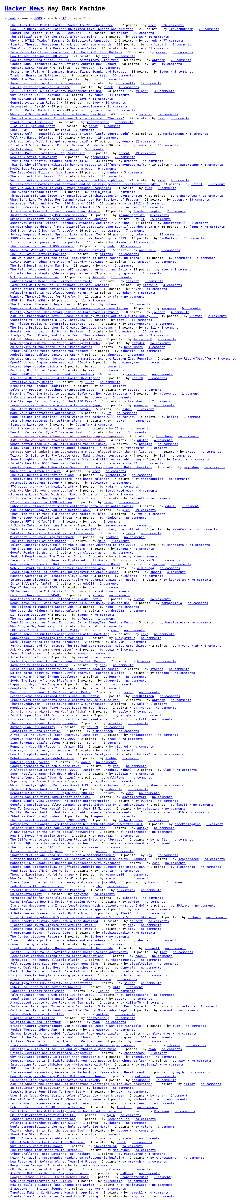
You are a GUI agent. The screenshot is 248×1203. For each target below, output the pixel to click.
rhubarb (194, 917)
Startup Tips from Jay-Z (31, 122)
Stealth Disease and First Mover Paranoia (47, 890)
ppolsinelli (125, 83)
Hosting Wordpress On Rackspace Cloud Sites (49, 576)
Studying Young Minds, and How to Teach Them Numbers (57, 335)
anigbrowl (128, 715)
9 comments (107, 168)
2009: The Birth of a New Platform (41, 680)
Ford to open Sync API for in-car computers (49, 715)
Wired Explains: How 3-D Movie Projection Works (53, 901)
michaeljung (115, 475)
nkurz (136, 289)
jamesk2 (136, 1192)
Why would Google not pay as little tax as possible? (57, 114)
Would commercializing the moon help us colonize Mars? (59, 1126)
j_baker (119, 420)
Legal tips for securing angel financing (46, 998)
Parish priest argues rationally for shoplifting (54, 289)
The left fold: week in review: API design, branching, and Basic (69, 269)
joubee (122, 1130)
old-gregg (145, 568)
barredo (151, 40)
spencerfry (100, 157)
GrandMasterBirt (134, 1177)
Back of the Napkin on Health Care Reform (47, 971)
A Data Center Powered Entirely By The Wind (49, 913)
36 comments (158, 36)
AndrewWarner (126, 331)
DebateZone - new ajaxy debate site (42, 758)
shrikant (92, 847)
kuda (109, 486)
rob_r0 (137, 378)
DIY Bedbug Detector (28, 614)
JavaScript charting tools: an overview (45, 83)
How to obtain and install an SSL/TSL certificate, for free (64, 60)
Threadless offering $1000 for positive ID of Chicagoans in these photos (76, 195)
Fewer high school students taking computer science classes (64, 572)
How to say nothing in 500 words (39, 56)
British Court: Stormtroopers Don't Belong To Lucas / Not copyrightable (75, 1026)
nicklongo (128, 576)
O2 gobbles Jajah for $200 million (41, 502)
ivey (96, 102)
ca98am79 (133, 1002)
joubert (158, 312)
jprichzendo (136, 832)
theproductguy (123, 960)
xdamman (173, 1045)
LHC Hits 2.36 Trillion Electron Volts (44, 630)
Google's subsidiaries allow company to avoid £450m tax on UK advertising (77, 804)
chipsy (122, 33)
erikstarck (126, 890)
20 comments (112, 176)
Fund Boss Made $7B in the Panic (39, 870)
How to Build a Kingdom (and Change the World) (52, 1184)
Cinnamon (116, 1169)
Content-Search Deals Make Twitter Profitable (51, 281)
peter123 (114, 723)
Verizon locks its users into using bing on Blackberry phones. (67, 180)
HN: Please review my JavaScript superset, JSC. (53, 323)
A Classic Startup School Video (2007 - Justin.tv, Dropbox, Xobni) (71, 770)
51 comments (110, 67)
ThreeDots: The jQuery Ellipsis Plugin (44, 960)
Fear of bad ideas (26, 653)
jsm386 (127, 692)
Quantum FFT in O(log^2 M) (33, 521)
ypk (149, 855)
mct (93, 366)
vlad (167, 770)
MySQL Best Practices (29, 168)
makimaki (142, 1076)
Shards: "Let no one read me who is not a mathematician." (62, 855)
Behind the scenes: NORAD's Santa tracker (47, 1107)
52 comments (168, 114)
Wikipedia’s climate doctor (34, 277)
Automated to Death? (28, 106)
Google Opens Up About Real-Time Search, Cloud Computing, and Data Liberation (81, 467)
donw (126, 141)
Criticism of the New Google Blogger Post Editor (54, 498)
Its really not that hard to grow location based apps (58, 719)
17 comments (121, 277)
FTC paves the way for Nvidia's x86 (42, 486)
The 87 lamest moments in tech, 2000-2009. (48, 820)
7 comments (124, 122)
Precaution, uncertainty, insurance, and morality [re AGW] (63, 882)
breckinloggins (188, 824)
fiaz (163, 952)
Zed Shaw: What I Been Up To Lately (42, 230)
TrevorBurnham (181, 29)
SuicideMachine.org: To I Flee (37, 1014)
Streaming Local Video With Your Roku (44, 494)
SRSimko (182, 905)
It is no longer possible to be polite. (45, 242)
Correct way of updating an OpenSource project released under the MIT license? (83, 451)
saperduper (189, 164)
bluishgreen (102, 731)
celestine (151, 808)
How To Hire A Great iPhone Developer (44, 676)
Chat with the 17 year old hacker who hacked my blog (57, 514)
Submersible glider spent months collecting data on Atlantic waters (71, 506)
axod (161, 180)
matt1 (121, 320)
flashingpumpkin (147, 211)
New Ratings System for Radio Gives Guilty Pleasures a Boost (65, 564)
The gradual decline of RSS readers (42, 246)
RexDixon (150, 754)
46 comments (129, 87)
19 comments (171, 64)
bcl (112, 494)
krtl (143, 719)
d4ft (116, 987)
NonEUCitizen (143, 696)
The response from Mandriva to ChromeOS (46, 1150)
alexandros (185, 867)
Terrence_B (142, 339)
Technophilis (118, 1119)
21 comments (117, 106)
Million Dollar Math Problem (35, 110)
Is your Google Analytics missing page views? (51, 975)
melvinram (99, 482)
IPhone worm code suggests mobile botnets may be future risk (65, 700)
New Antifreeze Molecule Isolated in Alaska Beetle (56, 599)
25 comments (153, 331)
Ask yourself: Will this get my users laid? (49, 141)
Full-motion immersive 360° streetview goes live (54, 963)
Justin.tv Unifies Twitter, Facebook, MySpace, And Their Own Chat (70, 223)
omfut (108, 502)
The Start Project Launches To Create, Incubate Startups (61, 327)
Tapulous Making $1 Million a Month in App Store (54, 1192)
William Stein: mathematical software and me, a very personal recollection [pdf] (85, 184)
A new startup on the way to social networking (52, 832)
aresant (130, 161)
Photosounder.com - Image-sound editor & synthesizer (57, 704)
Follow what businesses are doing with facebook (53, 1103)
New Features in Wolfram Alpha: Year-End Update (53, 1161)
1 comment (112, 126)
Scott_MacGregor (119, 490)
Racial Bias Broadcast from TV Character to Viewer (56, 1099)
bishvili (150, 285)
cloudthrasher (95, 552)
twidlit (100, 781)
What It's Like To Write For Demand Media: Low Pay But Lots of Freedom (74, 199)
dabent (124, 153)
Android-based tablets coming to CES (43, 354)
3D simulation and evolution (35, 1088)
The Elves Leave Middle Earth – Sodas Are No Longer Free (61, 25)
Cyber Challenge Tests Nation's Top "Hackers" (51, 1154)
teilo (123, 711)
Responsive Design (26, 1165)
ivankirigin (136, 374)
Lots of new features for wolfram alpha (45, 420)
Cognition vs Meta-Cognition (35, 731)
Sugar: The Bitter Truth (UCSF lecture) (45, 33)
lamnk (130, 533)
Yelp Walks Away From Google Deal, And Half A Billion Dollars (66, 52)
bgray (93, 126)
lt (143, 219)
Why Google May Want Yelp (32, 626)
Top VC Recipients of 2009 (33, 587)
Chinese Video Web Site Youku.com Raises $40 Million (57, 828)
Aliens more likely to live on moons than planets (55, 211)
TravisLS (146, 560)
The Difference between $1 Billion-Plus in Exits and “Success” (67, 118)
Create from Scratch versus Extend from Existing (54, 1196)
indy (111, 246)
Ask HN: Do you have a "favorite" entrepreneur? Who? (57, 440)
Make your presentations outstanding (43, 413)
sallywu (102, 1014)
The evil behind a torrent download (42, 475)
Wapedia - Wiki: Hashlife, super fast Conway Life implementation (69, 308)
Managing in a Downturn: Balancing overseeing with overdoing (65, 863)
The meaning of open (28, 98)
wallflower (116, 777)
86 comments (143, 33)
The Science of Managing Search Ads (42, 607)
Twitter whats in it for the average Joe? (47, 1130)
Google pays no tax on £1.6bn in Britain (46, 331)
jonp (105, 56)
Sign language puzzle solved (35, 742)
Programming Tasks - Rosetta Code (40, 932)
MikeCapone (182, 529)
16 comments (140, 304)
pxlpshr (141, 91)
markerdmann (173, 133)
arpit (190, 451)
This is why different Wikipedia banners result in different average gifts (78, 164)
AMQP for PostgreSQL (28, 300)
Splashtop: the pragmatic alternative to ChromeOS (55, 1080)
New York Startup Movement (33, 157)
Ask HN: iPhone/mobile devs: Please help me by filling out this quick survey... (84, 316)
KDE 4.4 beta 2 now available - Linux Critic (50, 1138)
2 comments (176, 211)
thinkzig (124, 1107)
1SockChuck (129, 913)
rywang (146, 801)
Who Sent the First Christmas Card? (42, 878)
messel (83, 657)
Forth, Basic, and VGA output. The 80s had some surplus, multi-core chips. (78, 645)
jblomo (98, 595)
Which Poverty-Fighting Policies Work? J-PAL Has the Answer (64, 785)
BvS (162, 455)
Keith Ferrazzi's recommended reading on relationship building (67, 1157)
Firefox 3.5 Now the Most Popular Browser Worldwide (57, 145)
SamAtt (178, 459)
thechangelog (152, 479)
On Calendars (21, 149)
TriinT (197, 184)
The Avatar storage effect (33, 192)
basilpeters (175, 622)
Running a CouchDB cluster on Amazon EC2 (46, 746)
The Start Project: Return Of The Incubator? (50, 409)
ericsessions (137, 995)
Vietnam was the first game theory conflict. (50, 797)
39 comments (164, 91)
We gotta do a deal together (35, 1022)
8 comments (182, 44)
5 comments (113, 79)
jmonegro (144, 145)
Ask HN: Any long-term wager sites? (42, 649)
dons (94, 79)
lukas (89, 382)
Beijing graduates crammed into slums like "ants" (55, 696)
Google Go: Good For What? (33, 688)
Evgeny (83, 614)
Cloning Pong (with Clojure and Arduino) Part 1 (53, 925)
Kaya (144, 634)
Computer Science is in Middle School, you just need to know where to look (78, 1060)
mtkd (101, 541)
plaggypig (112, 680)
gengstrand (139, 1196)
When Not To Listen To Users (35, 471)
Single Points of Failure (32, 1018)
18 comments (125, 56)
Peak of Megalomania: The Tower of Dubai (46, 556)
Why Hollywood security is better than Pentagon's (55, 1057)
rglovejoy (168, 393)
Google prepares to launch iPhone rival (45, 766)
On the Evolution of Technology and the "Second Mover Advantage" (69, 1010)
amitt (93, 370)
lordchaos (164, 436)
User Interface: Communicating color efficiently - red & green (67, 1095)
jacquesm (168, 308)
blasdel (72, 149)
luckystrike (125, 638)
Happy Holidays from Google (34, 684)
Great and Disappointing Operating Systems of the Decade (61, 948)
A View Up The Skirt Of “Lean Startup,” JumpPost (54, 735)
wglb (141, 704)
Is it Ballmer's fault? (30, 583)
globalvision (141, 963)
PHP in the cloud (25, 1068)
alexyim (117, 642)
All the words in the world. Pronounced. (46, 428)
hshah (127, 409)
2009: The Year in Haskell (33, 79)
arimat (189, 1084)
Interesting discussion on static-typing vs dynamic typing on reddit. (73, 579)
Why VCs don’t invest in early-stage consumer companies (60, 188)
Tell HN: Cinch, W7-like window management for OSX (56, 91)
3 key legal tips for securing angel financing (52, 448)
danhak (113, 172)
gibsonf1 (129, 898)
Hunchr (114, 676)
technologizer (131, 820)
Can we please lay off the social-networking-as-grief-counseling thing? (75, 258)
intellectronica (97, 979)
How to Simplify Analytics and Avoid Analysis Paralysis (60, 754)
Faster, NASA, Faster (29, 67)
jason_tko (102, 110)
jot (153, 64)
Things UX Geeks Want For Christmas (43, 789)
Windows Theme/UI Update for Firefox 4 (44, 296)
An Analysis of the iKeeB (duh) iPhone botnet (51, 347)
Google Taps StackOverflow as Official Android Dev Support (63, 64)
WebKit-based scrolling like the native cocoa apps (56, 909)
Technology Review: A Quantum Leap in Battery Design (57, 661)
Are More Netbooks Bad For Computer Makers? (49, 1173)
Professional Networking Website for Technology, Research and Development (77, 1072)
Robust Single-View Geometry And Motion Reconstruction (59, 801)
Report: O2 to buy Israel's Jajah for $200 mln (52, 793)
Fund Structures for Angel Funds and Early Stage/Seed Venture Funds (71, 622)
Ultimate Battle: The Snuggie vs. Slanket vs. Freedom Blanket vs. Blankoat (78, 859)
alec (165, 269)
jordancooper (141, 735)
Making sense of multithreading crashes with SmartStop (59, 634)
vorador (87, 67)
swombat (145, 114)
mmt (101, 591)
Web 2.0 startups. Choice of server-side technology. (57, 568)
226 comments (172, 25)
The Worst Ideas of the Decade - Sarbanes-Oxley (53, 48)
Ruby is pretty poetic (30, 762)
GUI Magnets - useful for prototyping (44, 1169)
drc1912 (134, 203)
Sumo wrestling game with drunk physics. (46, 773)
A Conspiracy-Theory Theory (34, 397)
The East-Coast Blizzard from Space (42, 172)
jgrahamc (129, 273)
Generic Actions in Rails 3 (34, 102)
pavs (83, 98)
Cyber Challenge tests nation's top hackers (49, 351)
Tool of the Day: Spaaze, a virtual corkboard (51, 1037)
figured (121, 746)
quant (93, 587)
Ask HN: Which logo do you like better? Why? (50, 510)
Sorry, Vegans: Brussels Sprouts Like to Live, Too (56, 234)
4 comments (126, 110)
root (12, 18)
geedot (133, 389)
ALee (154, 785)
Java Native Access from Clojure (39, 665)
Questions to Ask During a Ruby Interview (47, 320)
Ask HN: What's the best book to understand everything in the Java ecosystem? (81, 1084)
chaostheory (134, 1053)
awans (86, 762)
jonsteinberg (98, 1018)
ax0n (182, 1060)
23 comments (153, 207)
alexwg (139, 599)
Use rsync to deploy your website (40, 87)
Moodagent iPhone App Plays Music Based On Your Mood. (58, 707)
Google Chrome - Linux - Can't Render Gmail (49, 1177)
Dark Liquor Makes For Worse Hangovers (44, 642)
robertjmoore (98, 122)
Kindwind (112, 517)
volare (146, 1126)
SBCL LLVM (18, 130)
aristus (106, 254)
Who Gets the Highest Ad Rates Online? (44, 610)
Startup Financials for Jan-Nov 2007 (43, 739)
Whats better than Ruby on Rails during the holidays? (58, 444)
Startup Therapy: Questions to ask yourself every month (60, 44)
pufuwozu (85, 618)
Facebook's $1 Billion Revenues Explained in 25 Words (58, 560)
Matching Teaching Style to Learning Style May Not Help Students (69, 393)
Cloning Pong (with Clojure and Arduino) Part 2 (53, 929)
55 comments (158, 48)
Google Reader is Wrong (30, 552)
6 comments (156, 203)
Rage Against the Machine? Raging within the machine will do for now (72, 417)
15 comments (168, 145)
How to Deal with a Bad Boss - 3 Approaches (49, 967)
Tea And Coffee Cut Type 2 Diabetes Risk (46, 432)
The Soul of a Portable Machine (38, 254)
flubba (111, 758)
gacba (93, 688)
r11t (83, 300)
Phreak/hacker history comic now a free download (54, 921)
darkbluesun (138, 1103)
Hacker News (24, 8)
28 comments (181, 60)
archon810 (175, 812)
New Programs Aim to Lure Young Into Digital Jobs (55, 343)
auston (142, 440)
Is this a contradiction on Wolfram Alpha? (48, 711)
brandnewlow (186, 195)
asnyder (138, 343)
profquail (149, 1064)
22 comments (125, 157)
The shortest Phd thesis (31, 176)
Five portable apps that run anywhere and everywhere (57, 940)
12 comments (151, 83)
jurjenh (100, 851)
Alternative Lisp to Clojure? (36, 851)
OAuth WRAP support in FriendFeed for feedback (52, 374)
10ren (119, 428)
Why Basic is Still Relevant (35, 95)
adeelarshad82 (125, 463)
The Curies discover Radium (34, 936)
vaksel (161, 52)
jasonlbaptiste (132, 215)
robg (141, 335)
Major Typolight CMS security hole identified (51, 983)
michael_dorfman (147, 1099)
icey (152, 25)
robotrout (99, 684)
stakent (156, 669)
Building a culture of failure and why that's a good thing (63, 1049)
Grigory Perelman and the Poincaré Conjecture (51, 1053)
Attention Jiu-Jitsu (28, 657)
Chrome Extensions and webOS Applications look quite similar (65, 1033)
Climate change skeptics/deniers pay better (49, 273)
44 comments (119, 95)
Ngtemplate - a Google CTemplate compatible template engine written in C (76, 824)
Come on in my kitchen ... (33, 944)
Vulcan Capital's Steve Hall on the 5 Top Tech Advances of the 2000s (72, 545)
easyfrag (81, 894)
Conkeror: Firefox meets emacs (37, 991)
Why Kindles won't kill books (36, 1146)
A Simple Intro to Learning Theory (41, 525)
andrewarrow (99, 1029)
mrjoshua (191, 467)
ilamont (132, 281)
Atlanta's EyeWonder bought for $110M (44, 1123)
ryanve (144, 707)
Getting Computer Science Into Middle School (50, 207)
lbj (99, 886)
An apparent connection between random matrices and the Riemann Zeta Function (81, 358)
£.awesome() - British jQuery (36, 1188)
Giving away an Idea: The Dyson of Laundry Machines (57, 261)
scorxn (137, 36)
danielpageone (84, 1068)
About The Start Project (31, 1134)
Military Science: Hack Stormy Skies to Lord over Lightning (64, 312)
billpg (172, 417)
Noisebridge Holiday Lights (34, 366)
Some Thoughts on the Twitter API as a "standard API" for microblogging (75, 459)
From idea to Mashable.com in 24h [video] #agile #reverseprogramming (72, 1045)
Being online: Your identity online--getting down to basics (64, 669)
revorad (130, 207)
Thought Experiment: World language (42, 874)
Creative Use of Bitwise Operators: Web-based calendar (59, 479)
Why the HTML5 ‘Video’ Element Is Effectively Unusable (59, 40)
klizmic (196, 316)
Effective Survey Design (31, 382)
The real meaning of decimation (38, 541)
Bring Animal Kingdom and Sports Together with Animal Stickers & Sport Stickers (83, 917)
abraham (158, 60)
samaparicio (171, 603)
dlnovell (127, 967)
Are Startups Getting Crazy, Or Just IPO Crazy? (54, 401)
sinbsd (129, 983)
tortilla (187, 1006)
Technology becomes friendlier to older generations (57, 956)
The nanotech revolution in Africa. (42, 517)
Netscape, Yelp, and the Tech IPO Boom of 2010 (52, 203)
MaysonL (154, 882)
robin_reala (101, 192)
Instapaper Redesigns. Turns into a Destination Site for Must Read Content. (79, 1006)
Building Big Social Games (33, 370)
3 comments (184, 71)
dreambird (183, 258)
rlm (116, 296)
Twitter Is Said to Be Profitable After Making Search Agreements (69, 455)
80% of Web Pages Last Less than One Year (47, 1142)
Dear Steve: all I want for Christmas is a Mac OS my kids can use (70, 603)
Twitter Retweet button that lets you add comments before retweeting (72, 812)
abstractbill (174, 223)
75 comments (209, 29)
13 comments (199, 199)
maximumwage (136, 1184)
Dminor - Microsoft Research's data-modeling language (58, 219)
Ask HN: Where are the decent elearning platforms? (56, 339)
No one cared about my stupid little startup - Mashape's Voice (67, 673)
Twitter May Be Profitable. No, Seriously (47, 153)
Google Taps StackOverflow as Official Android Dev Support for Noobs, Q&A (77, 867)
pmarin (139, 909)
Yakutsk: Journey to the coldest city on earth (52, 533)
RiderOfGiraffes (198, 358)
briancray (132, 975)
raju (103, 75)
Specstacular (105, 1146)
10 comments (115, 102)
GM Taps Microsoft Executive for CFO (43, 1115)
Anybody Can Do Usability (32, 727)
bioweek (143, 661)
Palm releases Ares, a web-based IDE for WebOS (52, 995)
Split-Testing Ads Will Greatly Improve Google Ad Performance (66, 1111)
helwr (91, 176)
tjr (95, 742)
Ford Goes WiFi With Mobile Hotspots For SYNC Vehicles (59, 285)
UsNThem (126, 1173)
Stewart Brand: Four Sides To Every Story (47, 1091)
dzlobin (121, 773)
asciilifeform (134, 797)
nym (97, 1188)
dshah (127, 292)
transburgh (137, 401)
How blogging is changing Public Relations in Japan (57, 1076)
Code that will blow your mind (37, 886)
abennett (114, 354)
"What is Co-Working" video (35, 816)
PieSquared (133, 1154)
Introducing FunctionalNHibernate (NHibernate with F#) (59, 1064)
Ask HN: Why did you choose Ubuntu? (42, 490)
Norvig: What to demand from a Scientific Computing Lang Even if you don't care (83, 226)
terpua (122, 548)
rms (89, 137)
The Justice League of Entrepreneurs (44, 723)
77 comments (173, 40)
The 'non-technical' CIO (31, 847)
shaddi (155, 572)
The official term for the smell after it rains (53, 36)
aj (102, 386)
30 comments (123, 75)
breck (108, 87)
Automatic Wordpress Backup (34, 482)
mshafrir (127, 351)
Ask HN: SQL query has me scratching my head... (53, 843)
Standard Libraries (27, 424)
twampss (113, 230)
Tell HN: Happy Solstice (31, 137)
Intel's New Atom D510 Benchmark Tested (45, 463)
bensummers (133, 347)
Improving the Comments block (36, 781)
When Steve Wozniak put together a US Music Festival (57, 250)
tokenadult (144, 234)
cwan (161, 118)
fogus (164, 71)
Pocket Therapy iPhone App (33, 1029)
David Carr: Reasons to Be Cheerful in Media (50, 692)
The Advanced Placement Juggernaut (41, 304)
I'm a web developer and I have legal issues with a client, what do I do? (77, 905)
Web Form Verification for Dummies (41, 1181)
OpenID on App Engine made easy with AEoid (48, 362)
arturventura (139, 323)
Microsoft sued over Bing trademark (42, 537)
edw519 (170, 506)
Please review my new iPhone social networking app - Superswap (67, 436)
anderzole (147, 250)
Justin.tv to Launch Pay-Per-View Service (48, 215)
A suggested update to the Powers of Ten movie (52, 1002)
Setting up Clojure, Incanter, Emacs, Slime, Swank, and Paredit (68, 71)
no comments (153, 161)
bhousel (123, 971)
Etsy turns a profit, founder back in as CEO (50, 161)
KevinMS (98, 277)
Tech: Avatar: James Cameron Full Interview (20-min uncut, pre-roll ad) (75, 529)
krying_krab (188, 645)
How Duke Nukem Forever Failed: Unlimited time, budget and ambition (71, 29)
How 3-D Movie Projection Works (39, 835)
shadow (79, 653)
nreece (86, 168)
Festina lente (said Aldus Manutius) (44, 777)
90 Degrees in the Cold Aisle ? (38, 591)
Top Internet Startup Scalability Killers (47, 548)
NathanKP (137, 498)
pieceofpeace (90, 106)
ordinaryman (129, 362)
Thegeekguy (100, 816)
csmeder (143, 261)
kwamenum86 (114, 874)
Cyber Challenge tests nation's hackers (45, 987)
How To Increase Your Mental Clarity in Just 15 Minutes (60, 808)
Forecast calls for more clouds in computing (50, 898)
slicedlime (113, 1181)
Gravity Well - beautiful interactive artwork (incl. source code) (70, 133)
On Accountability (26, 894)
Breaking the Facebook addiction (39, 386)
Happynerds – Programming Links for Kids (46, 638)
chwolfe (136, 48)
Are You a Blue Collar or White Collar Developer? (55, 378)
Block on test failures (30, 979)
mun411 (150, 327)
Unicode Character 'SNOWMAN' (35, 595)
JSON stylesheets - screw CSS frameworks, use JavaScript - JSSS (68, 238)
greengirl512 (135, 1037)
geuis (110, 649)
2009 (38, 18)
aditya (142, 828)
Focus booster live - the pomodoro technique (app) (56, 405)
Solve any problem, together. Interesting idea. (53, 389)
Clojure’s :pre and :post (32, 126)
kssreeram (177, 579)
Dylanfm (82, 424)
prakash (112, 537)
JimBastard (169, 238)
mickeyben (121, 1150)
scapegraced (188, 859)
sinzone (162, 673)
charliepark (157, 44)
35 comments (194, 238)
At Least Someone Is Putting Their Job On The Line (56, 1041)
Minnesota (175, 545)
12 (64, 18)
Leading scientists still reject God (43, 1119)
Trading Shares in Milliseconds (38, 75)
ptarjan (145, 444)
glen (126, 510)
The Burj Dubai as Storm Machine (39, 265)
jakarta (106, 870)
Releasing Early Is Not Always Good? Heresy (49, 292)
